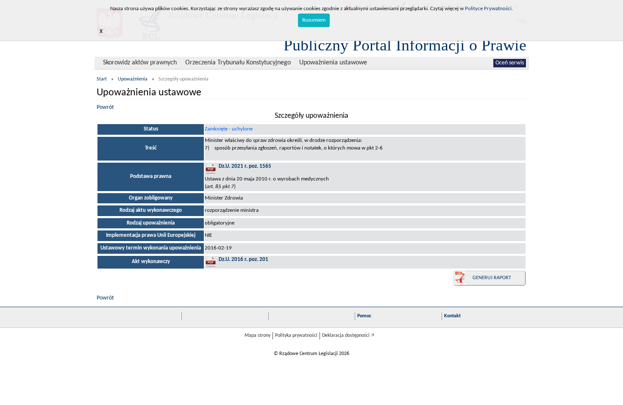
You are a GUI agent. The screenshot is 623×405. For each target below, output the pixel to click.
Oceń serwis (509, 63)
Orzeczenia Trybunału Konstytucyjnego (238, 62)
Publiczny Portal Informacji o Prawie (405, 45)
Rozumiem (313, 20)
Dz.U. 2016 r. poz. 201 (243, 259)
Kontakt (452, 316)
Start (102, 79)
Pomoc (364, 316)
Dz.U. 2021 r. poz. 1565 (245, 166)
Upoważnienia (132, 79)
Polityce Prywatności (488, 8)
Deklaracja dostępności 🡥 (348, 335)
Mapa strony (257, 335)
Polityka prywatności (296, 335)
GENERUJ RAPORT (492, 277)
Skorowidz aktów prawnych (140, 62)
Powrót (105, 107)
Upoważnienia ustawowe (333, 62)
